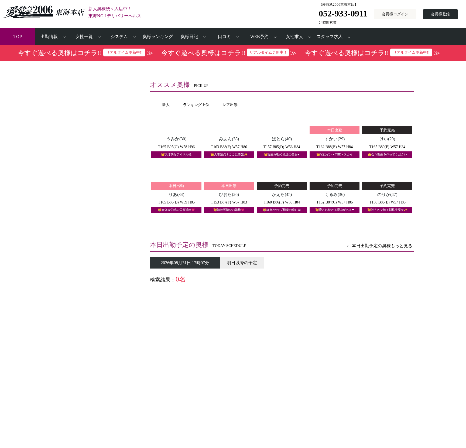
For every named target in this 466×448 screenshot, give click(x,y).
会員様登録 (440, 14)
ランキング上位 (88, 241)
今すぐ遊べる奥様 (90, 258)
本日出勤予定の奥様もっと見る (382, 245)
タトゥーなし (86, 266)
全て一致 (82, 289)
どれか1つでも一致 (91, 297)
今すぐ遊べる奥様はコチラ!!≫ (85, 52)
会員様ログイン (395, 14)
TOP (17, 36)
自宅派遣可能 (86, 249)
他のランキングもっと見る (386, 325)
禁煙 (119, 258)
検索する (95, 350)
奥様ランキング (158, 36)
